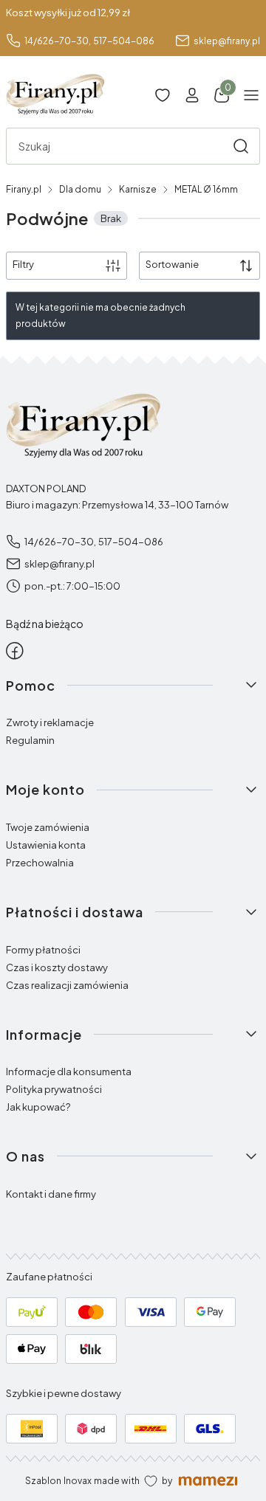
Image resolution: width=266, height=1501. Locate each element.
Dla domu (80, 189)
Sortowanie (172, 264)
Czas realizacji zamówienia (67, 985)
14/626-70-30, (57, 40)
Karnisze (138, 189)
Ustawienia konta (46, 845)
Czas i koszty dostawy (57, 967)
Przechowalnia (40, 863)
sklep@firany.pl (227, 40)
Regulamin (30, 740)
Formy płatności (43, 950)
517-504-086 (123, 40)
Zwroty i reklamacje (50, 722)
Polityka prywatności (54, 1089)
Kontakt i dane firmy (51, 1194)
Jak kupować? (38, 1107)
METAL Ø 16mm (206, 189)
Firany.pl (23, 189)
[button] (241, 146)
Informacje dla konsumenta (69, 1071)
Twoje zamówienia (47, 827)
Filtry (23, 264)
